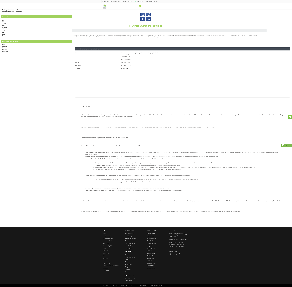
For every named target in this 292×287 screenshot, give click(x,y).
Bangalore (128, 267)
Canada (4, 27)
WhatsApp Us (140, 1)
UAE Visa (149, 260)
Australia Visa (151, 233)
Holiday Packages (130, 243)
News (177, 6)
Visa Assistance (129, 233)
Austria (4, 30)
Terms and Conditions (108, 268)
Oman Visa (150, 250)
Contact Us (165, 6)
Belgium (4, 32)
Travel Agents (128, 280)
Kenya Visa (150, 246)
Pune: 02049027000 (108, 1)
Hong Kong (5, 34)
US (3, 22)
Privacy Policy (106, 263)
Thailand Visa (151, 253)
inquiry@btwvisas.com (152, 1)
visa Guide (137, 6)
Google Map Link (125, 68)
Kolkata (4, 48)
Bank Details (106, 270)
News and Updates (108, 246)
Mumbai (4, 46)
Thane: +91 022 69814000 (176, 246)
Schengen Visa (151, 268)
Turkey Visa (150, 255)
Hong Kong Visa (151, 243)
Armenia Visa (150, 236)
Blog (171, 6)
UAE (3, 25)
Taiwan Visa (150, 258)
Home (115, 6)
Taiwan (4, 36)
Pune (126, 254)
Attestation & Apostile (130, 238)
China (4, 29)
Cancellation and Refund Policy (111, 265)
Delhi (3, 44)
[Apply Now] (283, 145)
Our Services (122, 6)
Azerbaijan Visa (151, 238)
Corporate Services (130, 278)
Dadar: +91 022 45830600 (176, 244)
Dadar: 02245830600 (117, 1)
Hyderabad (5, 51)
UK (3, 20)
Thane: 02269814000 (127, 1)
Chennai (4, 49)
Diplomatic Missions (108, 241)
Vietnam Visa (150, 265)
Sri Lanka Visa (151, 263)
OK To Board (128, 248)
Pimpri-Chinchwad (130, 257)
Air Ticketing (128, 236)
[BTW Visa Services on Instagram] (179, 254)
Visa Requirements (148, 6)
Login (182, 6)
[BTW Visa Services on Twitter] (173, 254)
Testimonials (106, 243)
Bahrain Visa (150, 241)
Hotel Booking (129, 246)
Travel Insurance (129, 241)
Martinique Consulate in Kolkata (11, 10)
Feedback (105, 258)
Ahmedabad (128, 264)
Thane (126, 262)
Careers (105, 248)
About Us (157, 6)
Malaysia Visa (151, 248)
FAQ (104, 260)
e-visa (130, 6)
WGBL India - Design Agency (155, 285)
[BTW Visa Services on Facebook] (170, 254)
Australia (4, 23)
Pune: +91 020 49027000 (176, 242)
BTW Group (123, 285)
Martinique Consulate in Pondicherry (12, 11)
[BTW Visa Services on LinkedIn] (176, 254)
